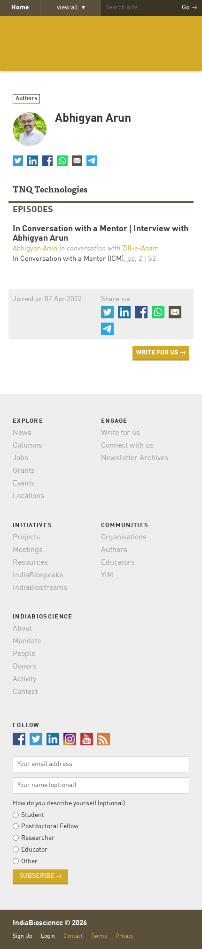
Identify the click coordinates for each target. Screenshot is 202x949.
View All (71, 7)
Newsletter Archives (134, 458)
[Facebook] (47, 160)
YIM (107, 575)
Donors (25, 666)
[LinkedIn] (32, 160)
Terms (99, 936)
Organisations (124, 537)
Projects (26, 537)
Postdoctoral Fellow (49, 826)
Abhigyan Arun (35, 248)
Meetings (28, 550)
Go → (189, 7)
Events (24, 483)
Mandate (27, 641)
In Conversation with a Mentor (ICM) (68, 259)
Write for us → (161, 352)
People (24, 654)
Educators (118, 562)
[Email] (77, 160)
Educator (34, 849)
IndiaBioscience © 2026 (50, 923)
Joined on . (48, 299)
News (22, 433)
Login (48, 936)
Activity (24, 679)
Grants (24, 471)
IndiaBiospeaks (38, 575)
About (22, 629)
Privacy (124, 936)
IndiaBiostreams (40, 588)
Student (32, 815)
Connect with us (127, 445)
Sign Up (22, 936)
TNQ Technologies (50, 189)
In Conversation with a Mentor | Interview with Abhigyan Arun (100, 234)
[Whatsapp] (62, 160)
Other (29, 861)
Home (20, 7)
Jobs (20, 458)
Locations (28, 496)
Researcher (37, 838)
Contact (25, 692)
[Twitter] (18, 160)
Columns (27, 445)
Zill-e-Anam (140, 248)
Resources (30, 562)
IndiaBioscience (101, 43)
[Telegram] (91, 160)
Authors (27, 99)
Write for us (120, 433)
